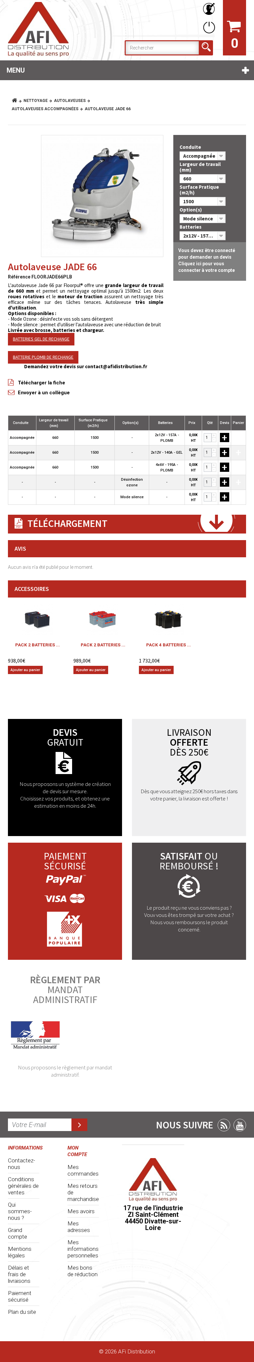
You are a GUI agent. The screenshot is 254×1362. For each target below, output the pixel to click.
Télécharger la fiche (41, 383)
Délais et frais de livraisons (19, 1274)
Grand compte (17, 1233)
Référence (19, 276)
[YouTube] (239, 1125)
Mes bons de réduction (82, 1271)
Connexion (207, 27)
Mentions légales (19, 1252)
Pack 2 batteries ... (37, 644)
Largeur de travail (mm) (200, 167)
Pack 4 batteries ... (168, 644)
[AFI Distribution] (44, 29)
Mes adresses (78, 1226)
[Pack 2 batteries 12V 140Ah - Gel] (37, 619)
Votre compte (207, 9)
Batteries (191, 227)
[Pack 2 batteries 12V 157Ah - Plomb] (102, 619)
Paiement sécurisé (19, 1296)
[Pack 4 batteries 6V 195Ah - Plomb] (168, 619)
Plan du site (22, 1312)
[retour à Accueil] (17, 101)
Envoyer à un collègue (44, 393)
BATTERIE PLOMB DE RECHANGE (43, 357)
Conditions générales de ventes (23, 1186)
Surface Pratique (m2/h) (199, 189)
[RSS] (224, 1125)
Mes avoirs (81, 1211)
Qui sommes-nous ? (20, 1211)
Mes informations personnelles (83, 1249)
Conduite (191, 147)
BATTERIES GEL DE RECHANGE (41, 339)
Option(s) (191, 209)
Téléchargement (67, 523)
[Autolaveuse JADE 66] (102, 196)
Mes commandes (83, 1170)
